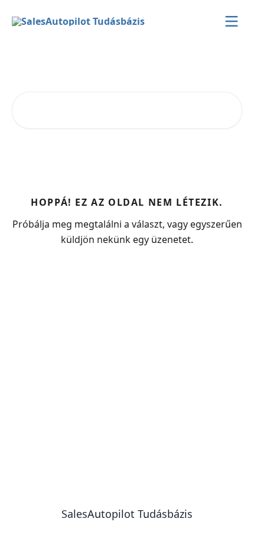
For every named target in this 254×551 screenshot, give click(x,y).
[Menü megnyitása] (231, 21)
